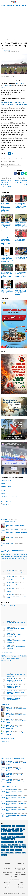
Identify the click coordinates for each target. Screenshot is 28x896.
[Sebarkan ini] (15, 173)
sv (22, 852)
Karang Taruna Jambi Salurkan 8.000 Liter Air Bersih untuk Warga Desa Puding (21, 258)
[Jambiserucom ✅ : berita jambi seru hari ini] (14, 2)
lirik (20, 844)
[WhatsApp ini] (25, 173)
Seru (6, 81)
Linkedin (21, 885)
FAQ (7, 866)
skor (2, 87)
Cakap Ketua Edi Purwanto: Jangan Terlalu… (14, 680)
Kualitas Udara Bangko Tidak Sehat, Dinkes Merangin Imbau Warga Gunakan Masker (7, 291)
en (21, 828)
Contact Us (20, 863)
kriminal (8, 836)
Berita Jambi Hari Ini (20, 826)
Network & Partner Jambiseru (20, 869)
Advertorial (5, 704)
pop (16, 852)
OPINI (3, 490)
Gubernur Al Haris (7, 831)
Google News (20, 866)
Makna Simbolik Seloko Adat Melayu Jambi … (13, 758)
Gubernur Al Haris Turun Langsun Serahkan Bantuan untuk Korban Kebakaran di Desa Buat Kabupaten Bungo (7, 241)
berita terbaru (4, 828)
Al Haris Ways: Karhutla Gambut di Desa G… (16, 590)
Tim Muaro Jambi (5, 167)
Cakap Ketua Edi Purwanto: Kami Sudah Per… (16, 675)
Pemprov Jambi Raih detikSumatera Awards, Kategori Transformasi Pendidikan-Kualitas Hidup (7, 275)
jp (22, 834)
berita (13, 826)
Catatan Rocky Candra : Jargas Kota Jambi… (16, 803)
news (7, 850)
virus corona (3, 855)
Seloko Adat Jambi (7, 739)
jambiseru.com (17, 834)
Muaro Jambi (19, 83)
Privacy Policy (20, 872)
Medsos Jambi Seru (20, 874)
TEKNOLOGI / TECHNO (9, 497)
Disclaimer (14, 877)
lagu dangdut (4, 844)
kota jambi (3, 836)
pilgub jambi (3, 852)
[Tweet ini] (18, 173)
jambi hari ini (3, 834)
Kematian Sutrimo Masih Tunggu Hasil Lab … (16, 641)
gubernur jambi (15, 831)
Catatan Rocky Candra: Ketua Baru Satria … (15, 809)
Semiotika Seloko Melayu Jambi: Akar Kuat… (16, 769)
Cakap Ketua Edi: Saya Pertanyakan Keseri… (13, 698)
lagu (16, 842)
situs (20, 852)
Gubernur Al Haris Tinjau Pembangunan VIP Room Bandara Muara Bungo (6, 225)
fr (1, 831)
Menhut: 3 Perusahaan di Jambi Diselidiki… (15, 629)
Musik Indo (23, 847)
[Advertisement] (14, 23)
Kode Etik (7, 868)
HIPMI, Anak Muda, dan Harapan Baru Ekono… (16, 815)
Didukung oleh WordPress (9, 893)
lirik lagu (24, 844)
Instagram (8, 885)
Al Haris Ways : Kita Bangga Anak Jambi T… (16, 572)
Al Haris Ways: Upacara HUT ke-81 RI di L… (16, 584)
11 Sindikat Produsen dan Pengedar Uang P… (14, 635)
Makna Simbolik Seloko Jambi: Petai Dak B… (16, 763)
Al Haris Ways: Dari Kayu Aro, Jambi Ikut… (15, 578)
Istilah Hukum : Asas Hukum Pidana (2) (16, 545)
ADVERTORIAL (6, 480)
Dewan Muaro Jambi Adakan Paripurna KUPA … (16, 733)
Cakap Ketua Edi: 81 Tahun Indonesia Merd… (14, 686)
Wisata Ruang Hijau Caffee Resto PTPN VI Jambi (21, 181)
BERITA (3, 484)
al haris (2, 826)
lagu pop (16, 844)
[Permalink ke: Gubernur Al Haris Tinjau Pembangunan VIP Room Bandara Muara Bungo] (7, 218)
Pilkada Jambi (11, 852)
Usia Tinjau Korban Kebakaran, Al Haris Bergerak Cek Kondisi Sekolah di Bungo (20, 205)
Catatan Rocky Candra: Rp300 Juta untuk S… (15, 797)
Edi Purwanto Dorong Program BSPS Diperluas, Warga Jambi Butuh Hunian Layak (21, 274)
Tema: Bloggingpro (20, 893)
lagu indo (10, 844)
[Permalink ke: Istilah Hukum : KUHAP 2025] (14, 510)
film (24, 828)
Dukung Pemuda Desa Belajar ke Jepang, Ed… (16, 623)
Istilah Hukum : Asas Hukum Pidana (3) (16, 539)
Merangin (8, 85)
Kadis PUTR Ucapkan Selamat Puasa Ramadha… (16, 715)
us (25, 852)
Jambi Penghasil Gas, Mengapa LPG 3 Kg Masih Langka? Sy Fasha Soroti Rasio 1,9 (21, 225)
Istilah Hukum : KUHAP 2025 (8, 521)
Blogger (21, 887)
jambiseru (10, 834)
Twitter (21, 882)
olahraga (12, 850)
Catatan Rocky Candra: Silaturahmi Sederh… (15, 791)
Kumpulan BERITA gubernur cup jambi (10, 164)
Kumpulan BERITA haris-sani (18, 836)
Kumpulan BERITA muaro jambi (7, 839)
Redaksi (7, 874)
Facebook (8, 882)
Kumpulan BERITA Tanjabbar (7, 842)
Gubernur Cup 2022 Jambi (8, 161)
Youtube (8, 887)
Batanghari (8, 826)
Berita (8, 621)
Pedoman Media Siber (7, 872)
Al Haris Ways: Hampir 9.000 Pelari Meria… (16, 596)
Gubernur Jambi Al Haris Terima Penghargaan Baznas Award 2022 (7, 182)
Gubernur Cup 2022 (21, 159)
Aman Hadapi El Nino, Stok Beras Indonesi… (16, 647)
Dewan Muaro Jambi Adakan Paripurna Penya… (16, 721)
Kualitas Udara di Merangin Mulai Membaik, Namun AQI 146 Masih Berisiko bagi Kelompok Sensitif (7, 258)
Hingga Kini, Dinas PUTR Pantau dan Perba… (16, 709)
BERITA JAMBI (6, 487)
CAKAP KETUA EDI (6, 653)
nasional (3, 850)
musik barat (16, 847)
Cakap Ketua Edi (11, 672)
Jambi (2, 81)
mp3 (8, 847)
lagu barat (21, 842)
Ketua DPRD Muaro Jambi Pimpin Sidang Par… (15, 727)
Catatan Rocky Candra (9, 787)
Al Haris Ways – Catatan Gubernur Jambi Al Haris (13, 550)
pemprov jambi (19, 850)
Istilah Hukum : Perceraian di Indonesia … (16, 533)
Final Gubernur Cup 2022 (7, 159)
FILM (3, 493)
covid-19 (17, 828)
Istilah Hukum (5, 501)
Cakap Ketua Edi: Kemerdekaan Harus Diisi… (15, 692)
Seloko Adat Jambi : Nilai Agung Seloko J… (15, 781)
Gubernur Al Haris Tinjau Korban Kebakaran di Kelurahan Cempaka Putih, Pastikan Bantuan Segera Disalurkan (6, 208)
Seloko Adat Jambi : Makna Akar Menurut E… (15, 775)
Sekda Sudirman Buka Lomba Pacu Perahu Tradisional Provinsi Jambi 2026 (20, 240)
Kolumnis (15, 529)
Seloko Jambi (4, 757)
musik (11, 847)
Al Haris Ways (10, 570)
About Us (7, 863)
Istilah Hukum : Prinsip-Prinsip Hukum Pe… (16, 526)
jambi (22, 831)
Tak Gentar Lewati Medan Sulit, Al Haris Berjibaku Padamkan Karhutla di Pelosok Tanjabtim (20, 291)
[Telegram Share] (22, 173)
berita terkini (11, 828)
